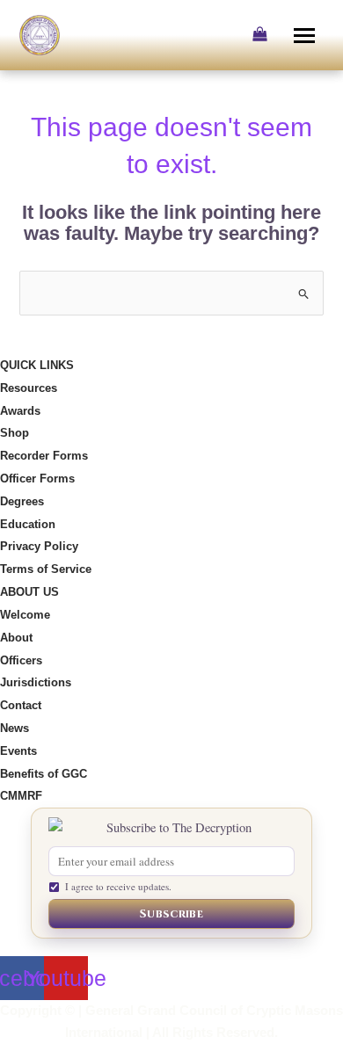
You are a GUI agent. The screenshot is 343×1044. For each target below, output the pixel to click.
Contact (20, 705)
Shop (14, 432)
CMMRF (21, 795)
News (14, 728)
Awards (20, 410)
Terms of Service (45, 569)
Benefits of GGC (43, 773)
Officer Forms (37, 478)
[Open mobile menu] (306, 35)
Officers (21, 660)
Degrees (22, 501)
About (16, 637)
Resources (28, 388)
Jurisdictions (35, 682)
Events (18, 751)
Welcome (25, 614)
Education (27, 524)
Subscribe (171, 914)
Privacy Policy (39, 546)
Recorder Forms (44, 455)
